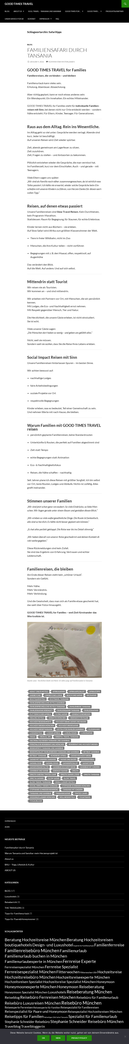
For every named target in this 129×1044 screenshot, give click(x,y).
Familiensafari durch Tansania (57, 53)
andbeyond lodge (53, 695)
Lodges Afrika (53, 733)
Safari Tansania (62, 1017)
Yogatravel (85, 797)
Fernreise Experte (79, 961)
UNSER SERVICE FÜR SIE (14, 19)
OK (43, 1038)
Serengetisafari (60, 771)
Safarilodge (36, 763)
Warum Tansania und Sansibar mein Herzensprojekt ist (31, 853)
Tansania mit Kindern (73, 790)
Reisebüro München (81, 1002)
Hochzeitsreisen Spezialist (23, 982)
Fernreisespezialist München (30, 971)
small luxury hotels (65, 782)
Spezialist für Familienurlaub (92, 1016)
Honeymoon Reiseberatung (80, 986)
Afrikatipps (94, 691)
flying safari (61, 714)
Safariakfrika (87, 759)
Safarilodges (52, 763)
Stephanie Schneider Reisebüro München (86, 1021)
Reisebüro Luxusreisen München (33, 1003)
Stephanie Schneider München (76, 786)
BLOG (7, 11)
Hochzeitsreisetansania (41, 729)
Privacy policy (79, 1038)
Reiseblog (12, 997)
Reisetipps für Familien (24, 1016)
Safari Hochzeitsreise (81, 756)
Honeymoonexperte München (30, 986)
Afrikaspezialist (77, 691)
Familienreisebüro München (32, 950)
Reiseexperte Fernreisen (19, 1007)
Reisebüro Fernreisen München (48, 997)
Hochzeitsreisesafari (68, 725)
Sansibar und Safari (39, 771)
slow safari (53, 778)
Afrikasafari (59, 691)
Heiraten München (57, 718)
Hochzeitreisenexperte (40, 722)
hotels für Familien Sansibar (70, 729)
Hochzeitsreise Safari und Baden (71, 722)
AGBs (7, 827)
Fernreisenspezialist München (24, 967)
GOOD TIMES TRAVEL (19, 4)
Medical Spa (45, 737)
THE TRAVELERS (13, 907)
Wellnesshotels (67, 797)
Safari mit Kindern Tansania (43, 759)
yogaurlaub (36, 801)
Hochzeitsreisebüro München (30, 977)
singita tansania (91, 774)
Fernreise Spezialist (61, 966)
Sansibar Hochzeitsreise (64, 767)
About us (9, 859)
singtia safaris (37, 778)
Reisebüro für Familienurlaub (97, 997)
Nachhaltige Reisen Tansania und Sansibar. (50, 740)
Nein (58, 1038)
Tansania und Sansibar (40, 793)
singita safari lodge (70, 774)
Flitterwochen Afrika (40, 714)
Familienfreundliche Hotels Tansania (47, 707)
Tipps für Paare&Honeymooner (20, 919)
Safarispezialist (70, 763)
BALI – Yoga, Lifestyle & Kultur (19, 864)
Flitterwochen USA (88, 972)
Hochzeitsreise (109, 972)
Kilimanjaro (94, 729)
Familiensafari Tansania (68, 710)
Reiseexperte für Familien (46, 1007)
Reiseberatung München (89, 991)
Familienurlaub (73, 950)
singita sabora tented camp (43, 774)
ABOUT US (18, 11)
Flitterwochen (68, 972)
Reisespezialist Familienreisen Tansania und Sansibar (54, 752)
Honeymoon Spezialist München (26, 992)
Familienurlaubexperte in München (33, 961)
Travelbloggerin (33, 1026)
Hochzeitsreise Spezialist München (69, 982)
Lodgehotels (36, 733)
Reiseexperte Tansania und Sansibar (46, 748)
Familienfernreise (109, 944)
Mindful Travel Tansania (67, 737)
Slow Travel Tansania (40, 782)
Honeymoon (105, 982)
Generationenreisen (81, 714)
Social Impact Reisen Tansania (44, 786)
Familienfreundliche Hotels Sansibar (47, 703)
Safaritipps (87, 763)
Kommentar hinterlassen (62, 62)
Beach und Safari (74, 695)
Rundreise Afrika (59, 756)
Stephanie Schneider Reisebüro (44, 790)
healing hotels (37, 718)
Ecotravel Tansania (59, 699)
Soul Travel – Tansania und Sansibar (44, 11)
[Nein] (125, 1036)
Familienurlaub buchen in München (36, 955)
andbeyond (35, 695)
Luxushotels (10, 896)
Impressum (44, 19)
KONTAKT (31, 19)
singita (75, 771)
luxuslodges (70, 733)
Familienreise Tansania (79, 707)
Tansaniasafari (63, 793)
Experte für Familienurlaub (83, 946)
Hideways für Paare (79, 718)
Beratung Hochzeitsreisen (90, 939)
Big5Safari (91, 695)
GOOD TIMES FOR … (73, 11)
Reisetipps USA (50, 1017)
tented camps (81, 793)
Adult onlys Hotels (39, 691)
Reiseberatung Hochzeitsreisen (83, 744)
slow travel (70, 778)
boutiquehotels (37, 699)
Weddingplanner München (42, 797)
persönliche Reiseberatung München (47, 744)
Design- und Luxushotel (52, 944)
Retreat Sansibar (91, 752)
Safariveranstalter (39, 767)
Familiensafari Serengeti (41, 710)
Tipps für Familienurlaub (17, 913)
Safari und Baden (68, 759)
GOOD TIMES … (93, 11)
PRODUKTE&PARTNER (114, 11)
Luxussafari (87, 733)
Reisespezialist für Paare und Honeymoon (36, 1011)
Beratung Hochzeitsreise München (35, 939)
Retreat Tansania (38, 756)
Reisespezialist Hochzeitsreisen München (95, 1011)
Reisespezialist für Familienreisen (80, 1007)
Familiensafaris (91, 710)
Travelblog (13, 1026)
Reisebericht (11, 902)
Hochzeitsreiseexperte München (83, 977)
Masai (32, 737)
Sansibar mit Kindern (90, 767)
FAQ (57, 19)
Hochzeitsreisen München (42, 725)
